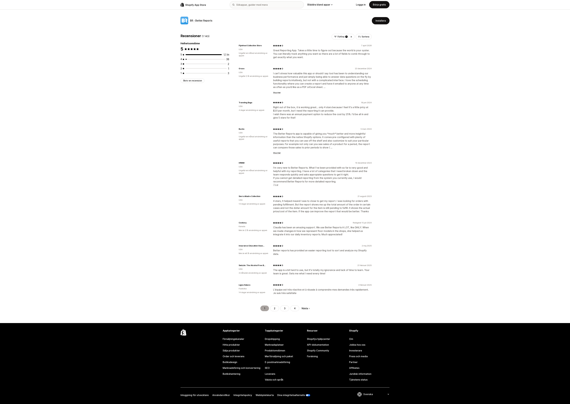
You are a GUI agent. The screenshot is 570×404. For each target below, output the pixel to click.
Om (351, 338)
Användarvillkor (221, 395)
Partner (353, 362)
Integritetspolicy (242, 395)
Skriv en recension (192, 80)
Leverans (270, 373)
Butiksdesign (230, 362)
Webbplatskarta (265, 395)
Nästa (305, 308)
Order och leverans (233, 356)
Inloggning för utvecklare (194, 395)
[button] (351, 36)
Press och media (358, 356)
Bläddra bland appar (318, 4)
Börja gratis (379, 4)
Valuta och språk (274, 379)
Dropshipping (272, 338)
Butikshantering (231, 373)
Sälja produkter (231, 350)
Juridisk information (360, 373)
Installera (381, 20)
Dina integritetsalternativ (291, 395)
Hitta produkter (231, 344)
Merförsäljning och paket (279, 356)
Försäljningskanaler (233, 338)
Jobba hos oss (357, 344)
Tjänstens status (358, 379)
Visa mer (277, 92)
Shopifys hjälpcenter (318, 338)
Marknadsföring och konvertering (241, 367)
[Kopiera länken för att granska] (263, 45)
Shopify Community (318, 350)
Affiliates (354, 367)
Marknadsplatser (274, 344)
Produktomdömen (275, 350)
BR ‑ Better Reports (201, 20)
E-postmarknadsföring (277, 362)
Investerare (355, 350)
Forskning (312, 356)
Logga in (361, 4)
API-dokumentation (318, 344)
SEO (267, 367)
